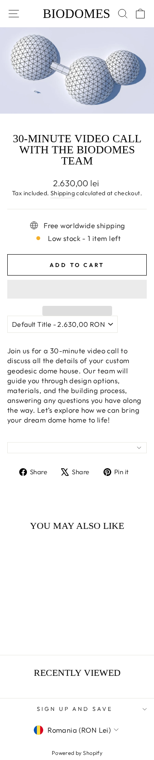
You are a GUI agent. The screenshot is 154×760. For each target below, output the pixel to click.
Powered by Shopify (77, 752)
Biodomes (76, 13)
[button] (77, 289)
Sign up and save (75, 708)
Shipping (62, 193)
